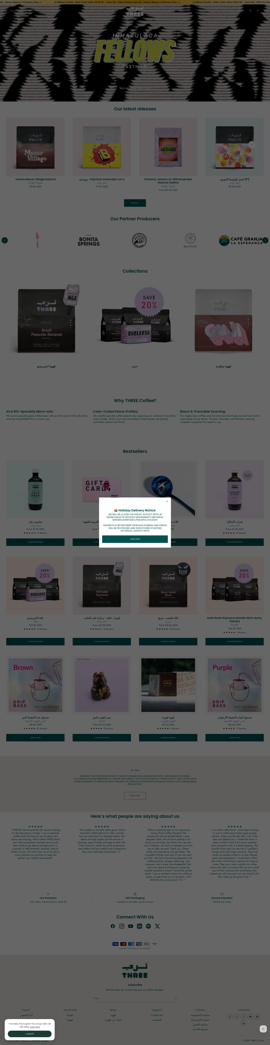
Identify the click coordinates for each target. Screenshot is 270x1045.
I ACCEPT (29, 1034)
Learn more (35, 1026)
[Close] (167, 501)
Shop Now (135, 539)
